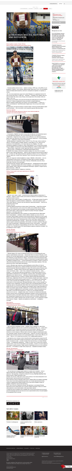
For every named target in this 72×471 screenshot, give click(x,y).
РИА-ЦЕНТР (26, 448)
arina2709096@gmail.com (59, 456)
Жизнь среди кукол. (38, 421)
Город (46, 8)
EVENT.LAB (32, 448)
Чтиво (50, 8)
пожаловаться (46, 397)
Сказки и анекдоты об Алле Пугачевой (26, 422)
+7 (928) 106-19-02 (45, 454)
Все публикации (24, 8)
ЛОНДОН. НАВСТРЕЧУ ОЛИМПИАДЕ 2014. (11, 436)
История (30, 8)
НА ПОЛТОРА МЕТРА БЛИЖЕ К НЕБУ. (26, 436)
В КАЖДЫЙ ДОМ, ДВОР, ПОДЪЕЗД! (39, 436)
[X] (17, 403)
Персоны (36, 8)
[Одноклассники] (13, 403)
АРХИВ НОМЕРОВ (20, 448)
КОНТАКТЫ (38, 448)
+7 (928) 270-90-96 (57, 454)
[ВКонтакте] (8, 403)
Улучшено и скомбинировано (12, 421)
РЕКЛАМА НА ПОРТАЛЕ (10, 448)
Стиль (41, 8)
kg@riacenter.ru (45, 456)
